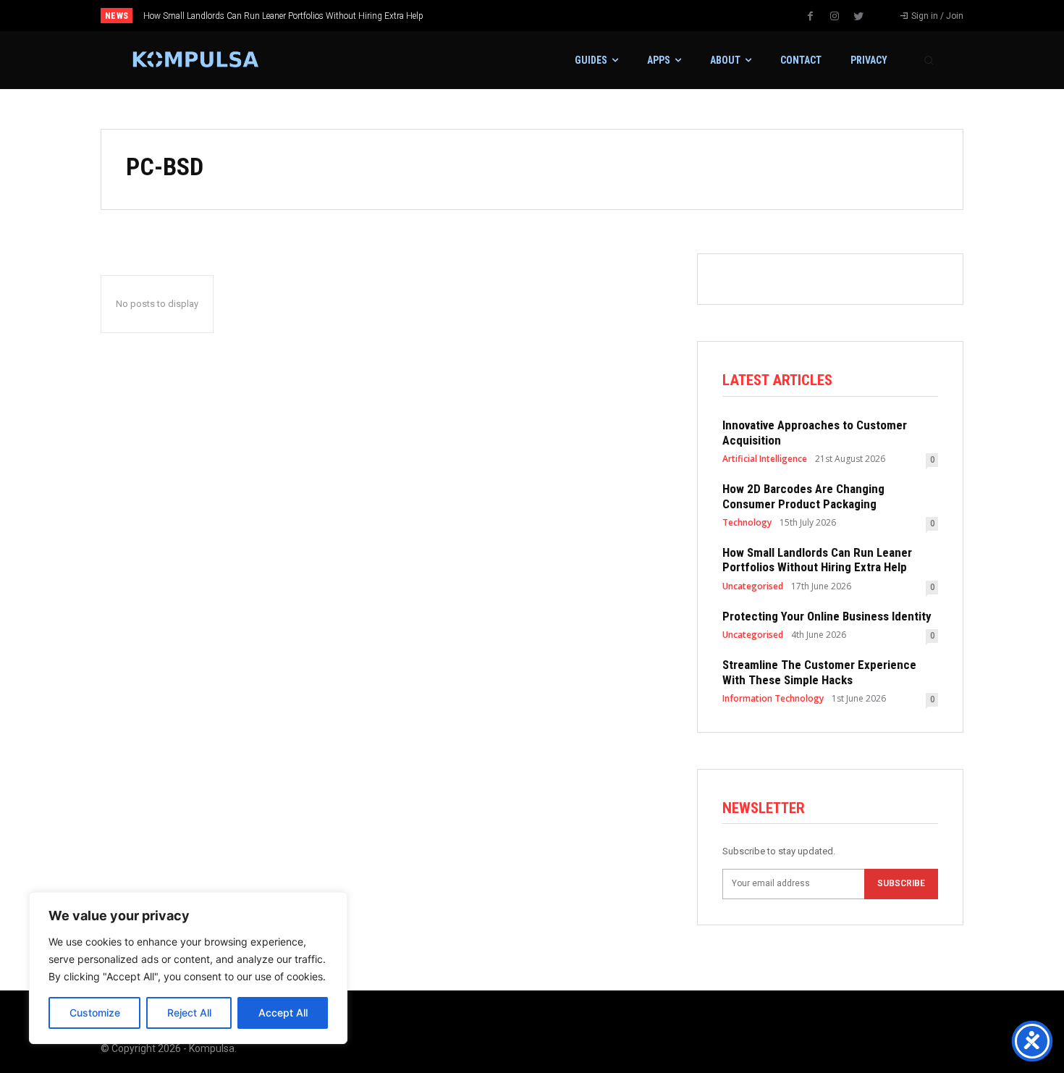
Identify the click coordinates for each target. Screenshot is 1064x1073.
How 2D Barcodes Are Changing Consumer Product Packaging (803, 495)
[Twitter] (858, 17)
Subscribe (901, 883)
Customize (94, 1012)
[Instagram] (834, 17)
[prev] (557, 16)
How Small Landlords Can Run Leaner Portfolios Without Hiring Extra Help (283, 16)
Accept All (283, 1012)
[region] (188, 968)
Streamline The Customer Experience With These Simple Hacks (819, 671)
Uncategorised (752, 586)
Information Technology (773, 698)
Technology (747, 522)
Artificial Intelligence (764, 459)
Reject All (189, 1012)
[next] (580, 16)
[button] (928, 60)
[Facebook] (811, 17)
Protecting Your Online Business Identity (827, 616)
